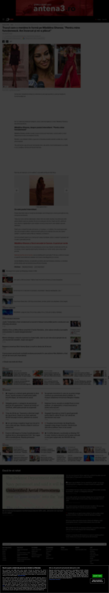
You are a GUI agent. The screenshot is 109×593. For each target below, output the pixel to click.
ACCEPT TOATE (97, 576)
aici (3, 585)
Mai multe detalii (21, 575)
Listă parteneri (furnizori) (54, 579)
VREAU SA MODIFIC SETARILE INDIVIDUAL (97, 581)
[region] (54, 579)
